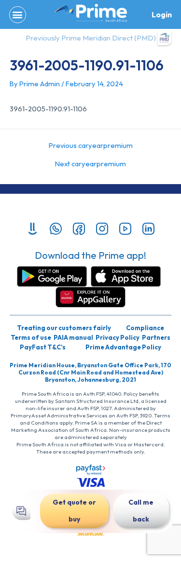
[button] (17, 14)
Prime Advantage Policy (123, 347)
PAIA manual (73, 337)
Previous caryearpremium (91, 145)
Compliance (145, 328)
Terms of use (31, 337)
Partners (156, 337)
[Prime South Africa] (91, 13)
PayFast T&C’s (43, 347)
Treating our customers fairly (64, 328)
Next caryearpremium (90, 164)
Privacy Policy (117, 337)
